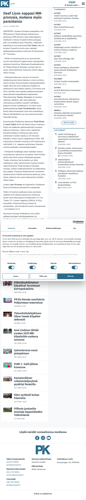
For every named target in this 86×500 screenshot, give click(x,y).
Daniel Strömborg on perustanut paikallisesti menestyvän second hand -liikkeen (70, 139)
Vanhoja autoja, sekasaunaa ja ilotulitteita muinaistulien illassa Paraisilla (70, 152)
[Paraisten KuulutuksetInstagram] (43, 438)
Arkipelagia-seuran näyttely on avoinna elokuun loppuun (67, 50)
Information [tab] (32, 228)
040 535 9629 (13, 482)
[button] (72, 5)
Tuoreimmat (60, 9)
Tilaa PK (72, 2)
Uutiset (57, 13)
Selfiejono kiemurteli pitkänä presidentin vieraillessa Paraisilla (70, 175)
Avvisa (15, 276)
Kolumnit (58, 79)
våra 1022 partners (15, 239)
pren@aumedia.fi (14, 465)
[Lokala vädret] (12, 4)
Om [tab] (74, 228)
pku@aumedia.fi (13, 485)
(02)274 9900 (13, 462)
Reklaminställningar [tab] (53, 228)
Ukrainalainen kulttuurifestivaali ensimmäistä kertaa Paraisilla (71, 163)
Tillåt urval (43, 276)
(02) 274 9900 (13, 472)
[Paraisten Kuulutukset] (43, 449)
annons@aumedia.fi (15, 475)
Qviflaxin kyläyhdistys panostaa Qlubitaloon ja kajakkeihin (68, 38)
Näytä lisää (69, 123)
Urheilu (57, 110)
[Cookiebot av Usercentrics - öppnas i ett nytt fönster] (74, 222)
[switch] (32, 267)
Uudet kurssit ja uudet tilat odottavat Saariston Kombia (66, 18)
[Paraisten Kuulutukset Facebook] (37, 438)
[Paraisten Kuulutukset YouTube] (49, 438)
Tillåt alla (70, 276)
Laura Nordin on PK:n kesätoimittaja (67, 185)
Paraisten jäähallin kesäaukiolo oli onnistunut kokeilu (67, 115)
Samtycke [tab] (11, 228)
